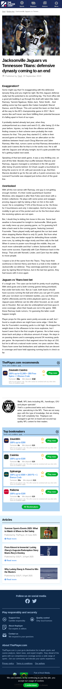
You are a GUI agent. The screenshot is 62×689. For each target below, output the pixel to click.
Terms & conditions (24, 663)
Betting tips (10, 11)
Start (3, 11)
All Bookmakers (31, 507)
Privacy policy (8, 663)
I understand (31, 685)
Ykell (20, 76)
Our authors (40, 663)
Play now (53, 373)
